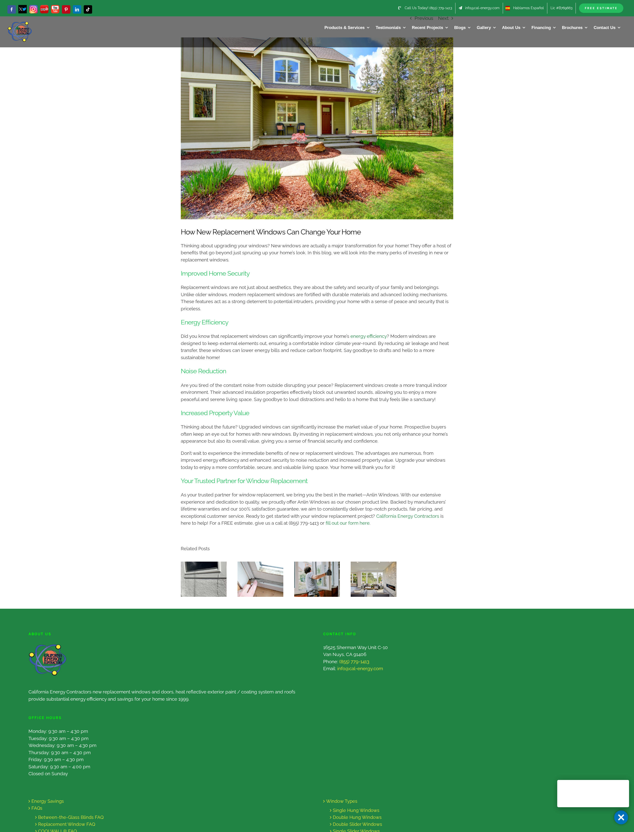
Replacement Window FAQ (66, 824)
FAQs (36, 808)
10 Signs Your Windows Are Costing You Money (256, 579)
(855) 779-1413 (354, 661)
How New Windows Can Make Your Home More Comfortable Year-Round (369, 579)
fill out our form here (348, 523)
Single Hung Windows (356, 810)
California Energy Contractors (407, 516)
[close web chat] (621, 817)
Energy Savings (47, 801)
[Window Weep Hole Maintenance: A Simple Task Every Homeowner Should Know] (204, 579)
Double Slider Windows (357, 824)
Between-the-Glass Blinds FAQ (71, 817)
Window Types (341, 801)
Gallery (208, 579)
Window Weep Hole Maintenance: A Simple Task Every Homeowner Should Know (199, 579)
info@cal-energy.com (360, 668)
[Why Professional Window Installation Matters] (317, 579)
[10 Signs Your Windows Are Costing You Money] (260, 579)
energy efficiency (368, 336)
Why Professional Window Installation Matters (312, 579)
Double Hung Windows (357, 817)
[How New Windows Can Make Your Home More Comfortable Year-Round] (373, 579)
